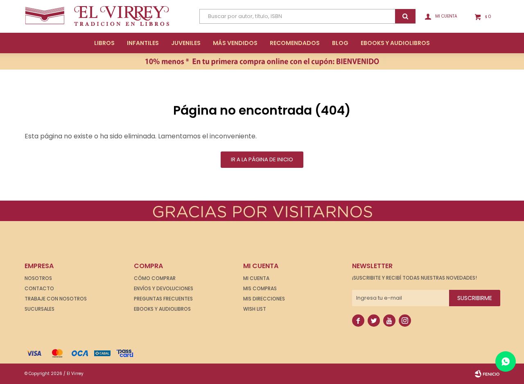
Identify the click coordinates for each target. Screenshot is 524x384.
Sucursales (39, 308)
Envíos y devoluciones (163, 288)
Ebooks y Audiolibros (162, 308)
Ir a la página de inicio (262, 159)
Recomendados (295, 43)
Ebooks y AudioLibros (395, 43)
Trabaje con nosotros (56, 298)
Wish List (254, 308)
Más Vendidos (235, 43)
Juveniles (186, 43)
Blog (340, 43)
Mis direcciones (264, 298)
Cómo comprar (155, 278)
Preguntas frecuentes (163, 298)
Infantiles (143, 43)
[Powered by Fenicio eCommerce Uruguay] (487, 374)
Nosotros (38, 278)
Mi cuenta (256, 278)
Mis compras (260, 288)
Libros (104, 43)
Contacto (39, 288)
